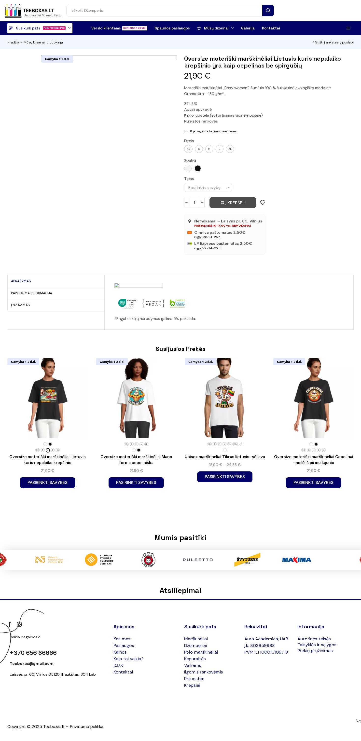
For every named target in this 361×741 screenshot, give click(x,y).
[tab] (21, 280)
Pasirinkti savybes (48, 482)
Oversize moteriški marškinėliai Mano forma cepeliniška (136, 459)
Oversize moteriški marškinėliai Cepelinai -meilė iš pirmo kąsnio (313, 459)
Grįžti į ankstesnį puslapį (334, 42)
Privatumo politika (86, 726)
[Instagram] (19, 624)
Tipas (189, 178)
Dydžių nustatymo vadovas (213, 131)
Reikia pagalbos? (25, 637)
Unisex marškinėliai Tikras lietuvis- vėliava (225, 456)
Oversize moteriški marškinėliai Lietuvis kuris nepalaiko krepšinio (47, 459)
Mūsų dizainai (34, 42)
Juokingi (56, 42)
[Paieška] (268, 10)
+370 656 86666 (33, 652)
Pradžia (13, 42)
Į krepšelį (235, 202)
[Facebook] (9, 624)
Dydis (189, 140)
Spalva (190, 160)
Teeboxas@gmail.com (32, 663)
